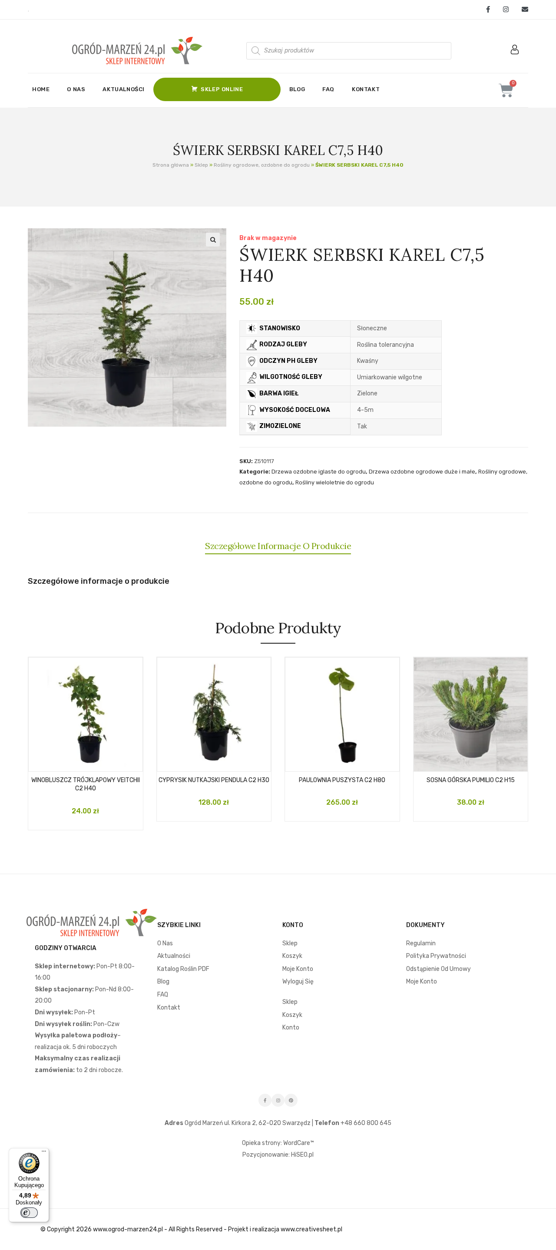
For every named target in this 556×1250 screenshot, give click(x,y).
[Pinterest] (291, 1100)
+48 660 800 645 (365, 1123)
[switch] (29, 1212)
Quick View (94, 762)
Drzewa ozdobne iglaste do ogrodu (318, 471)
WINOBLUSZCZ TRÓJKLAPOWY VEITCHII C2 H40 (85, 784)
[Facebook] (488, 9)
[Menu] (44, 1153)
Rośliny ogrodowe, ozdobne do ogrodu (262, 165)
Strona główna (170, 165)
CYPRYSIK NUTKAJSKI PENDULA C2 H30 (214, 780)
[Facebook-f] (264, 1100)
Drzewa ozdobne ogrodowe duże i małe (422, 471)
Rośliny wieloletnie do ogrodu (334, 482)
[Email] (521, 9)
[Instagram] (505, 9)
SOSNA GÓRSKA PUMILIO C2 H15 (471, 780)
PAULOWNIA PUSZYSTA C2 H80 (342, 780)
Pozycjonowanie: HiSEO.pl (278, 1154)
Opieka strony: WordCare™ (278, 1143)
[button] (213, 240)
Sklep (201, 165)
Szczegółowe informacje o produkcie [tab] (278, 545)
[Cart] (506, 90)
